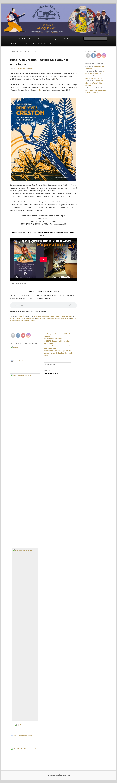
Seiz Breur (19, 320)
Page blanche (50, 318)
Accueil (13, 39)
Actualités (41, 39)
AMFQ (31, 68)
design (58, 316)
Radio (68, 318)
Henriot (18, 318)
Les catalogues (53, 39)
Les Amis (22, 39)
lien (55, 79)
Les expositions (24, 44)
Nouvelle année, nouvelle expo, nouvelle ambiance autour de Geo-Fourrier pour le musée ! (58, 352)
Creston (52, 316)
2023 (39, 316)
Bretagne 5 (45, 316)
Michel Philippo (30, 318)
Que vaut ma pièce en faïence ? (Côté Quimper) (94, 82)
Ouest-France (40, 318)
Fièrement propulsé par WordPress (58, 775)
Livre (23, 318)
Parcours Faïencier (39, 44)
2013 (35, 316)
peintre (57, 318)
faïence (71, 316)
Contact (13, 44)
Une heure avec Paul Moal (53, 338)
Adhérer (31, 39)
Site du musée (54, 44)
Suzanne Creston (29, 320)
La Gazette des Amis (69, 39)
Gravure (12, 318)
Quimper (63, 318)
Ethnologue (64, 316)
